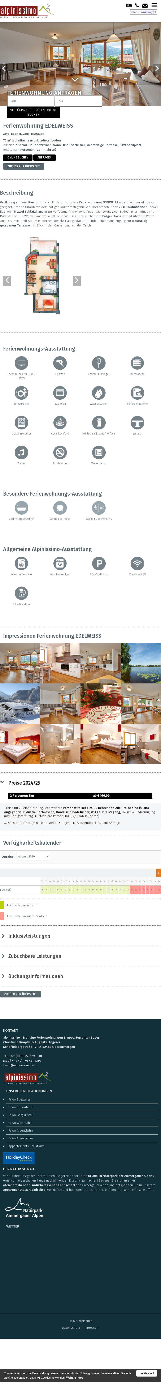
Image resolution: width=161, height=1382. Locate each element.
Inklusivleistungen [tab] (29, 936)
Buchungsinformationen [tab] (35, 976)
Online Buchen (17, 157)
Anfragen (45, 157)
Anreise (8, 857)
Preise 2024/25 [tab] (24, 783)
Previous (4, 69)
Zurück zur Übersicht (23, 166)
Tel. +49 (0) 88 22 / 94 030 (22, 1056)
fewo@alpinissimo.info (20, 1065)
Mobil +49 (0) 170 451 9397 (22, 1061)
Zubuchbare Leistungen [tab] (34, 956)
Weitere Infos (74, 1377)
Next (157, 69)
